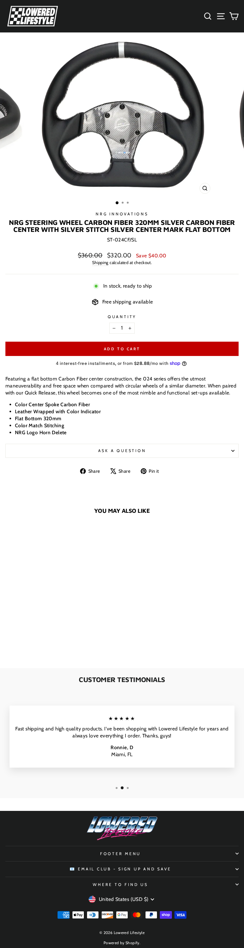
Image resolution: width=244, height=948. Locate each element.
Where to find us (120, 884)
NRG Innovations (122, 214)
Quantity (122, 316)
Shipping (100, 262)
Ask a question (122, 450)
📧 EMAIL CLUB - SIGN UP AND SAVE (120, 869)
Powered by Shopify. (122, 942)
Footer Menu (120, 853)
